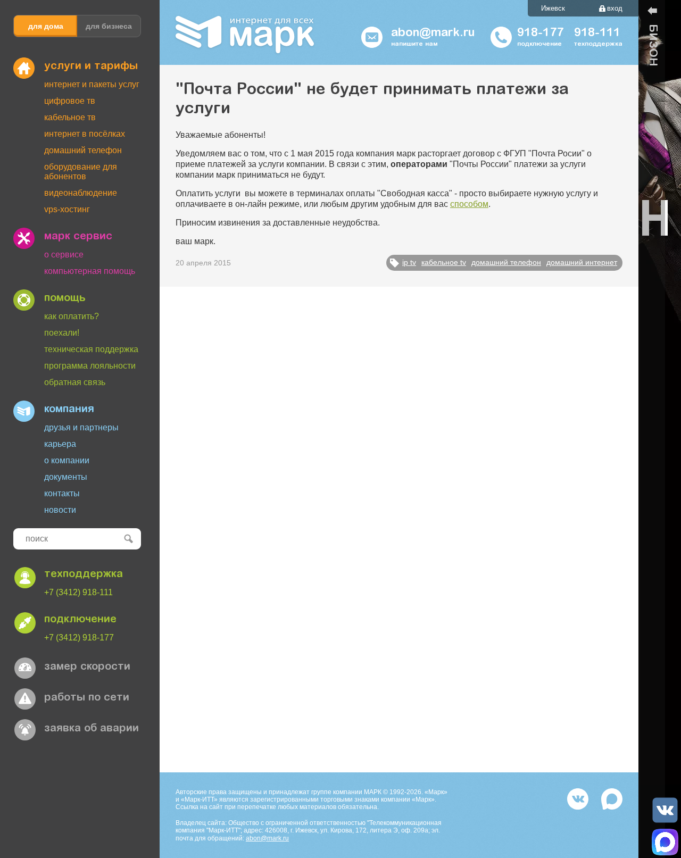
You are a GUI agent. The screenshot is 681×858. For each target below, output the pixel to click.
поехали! (61, 332)
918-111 (597, 33)
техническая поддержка (91, 349)
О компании (66, 460)
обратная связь (74, 382)
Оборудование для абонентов (80, 171)
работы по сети (86, 698)
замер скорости (87, 667)
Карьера (60, 443)
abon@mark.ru (267, 838)
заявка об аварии (91, 728)
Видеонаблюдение (80, 192)
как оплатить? (71, 316)
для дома (45, 26)
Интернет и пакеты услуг (91, 84)
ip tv (409, 262)
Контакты (62, 493)
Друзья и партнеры (81, 427)
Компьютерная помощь (89, 271)
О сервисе (64, 254)
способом (469, 204)
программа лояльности (90, 365)
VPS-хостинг (67, 209)
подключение (80, 619)
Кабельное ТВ (70, 117)
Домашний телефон (83, 150)
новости (60, 509)
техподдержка (83, 574)
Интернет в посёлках (84, 133)
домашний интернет (581, 262)
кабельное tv (443, 262)
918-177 (540, 33)
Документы (65, 476)
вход (614, 8)
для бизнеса (109, 26)
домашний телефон (506, 262)
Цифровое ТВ (69, 100)
